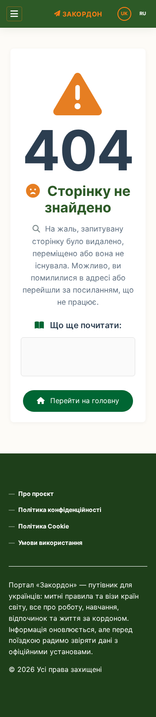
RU (143, 13)
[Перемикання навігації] (14, 14)
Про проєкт (36, 493)
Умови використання (50, 542)
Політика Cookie (43, 526)
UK (124, 13)
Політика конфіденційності (59, 509)
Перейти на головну (83, 400)
